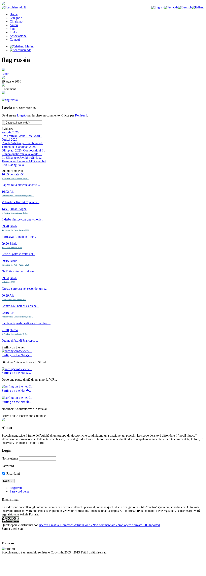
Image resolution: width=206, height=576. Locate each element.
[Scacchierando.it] (14, 7)
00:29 (5, 295)
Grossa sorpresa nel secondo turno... (24, 288)
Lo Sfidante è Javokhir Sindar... (22, 157)
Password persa (19, 491)
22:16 (5, 312)
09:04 (5, 278)
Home (14, 14)
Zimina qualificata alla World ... (22, 154)
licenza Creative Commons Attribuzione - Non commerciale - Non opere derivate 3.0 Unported (99, 525)
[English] (157, 7)
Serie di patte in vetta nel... (18, 254)
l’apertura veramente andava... (21, 185)
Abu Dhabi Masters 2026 (12, 247)
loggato (22, 115)
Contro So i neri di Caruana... (20, 306)
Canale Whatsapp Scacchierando (22, 143)
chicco (14, 330)
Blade (5, 73)
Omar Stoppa (18, 209)
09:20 (5, 243)
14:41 (5, 209)
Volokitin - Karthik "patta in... (20, 202)
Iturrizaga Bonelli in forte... (19, 236)
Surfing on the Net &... (16, 372)
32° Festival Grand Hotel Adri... (22, 136)
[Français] (171, 7)
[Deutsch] (185, 7)
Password (8, 466)
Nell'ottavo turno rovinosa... (19, 271)
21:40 (5, 330)
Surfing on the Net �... (17, 355)
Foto (12, 28)
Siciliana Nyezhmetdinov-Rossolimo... (26, 323)
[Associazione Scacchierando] (3, 419)
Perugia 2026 (10, 132)
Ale (11, 191)
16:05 (5, 174)
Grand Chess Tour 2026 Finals (14, 299)
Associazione (18, 36)
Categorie (16, 18)
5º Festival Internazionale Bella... (15, 178)
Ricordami (13, 473)
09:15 (5, 261)
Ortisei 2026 (9, 139)
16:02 (5, 191)
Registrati (81, 115)
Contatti (15, 39)
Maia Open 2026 (8, 282)
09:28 (5, 226)
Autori (14, 25)
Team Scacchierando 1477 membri (24, 161)
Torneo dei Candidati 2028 (19, 146)
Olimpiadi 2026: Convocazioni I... (23, 150)
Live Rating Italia (13, 165)
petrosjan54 (17, 174)
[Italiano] (198, 7)
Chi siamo (16, 21)
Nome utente (10, 458)
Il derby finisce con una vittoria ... (23, 219)
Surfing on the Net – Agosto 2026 (15, 230)
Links (13, 32)
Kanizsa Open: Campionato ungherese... (18, 196)
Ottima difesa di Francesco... (20, 340)
